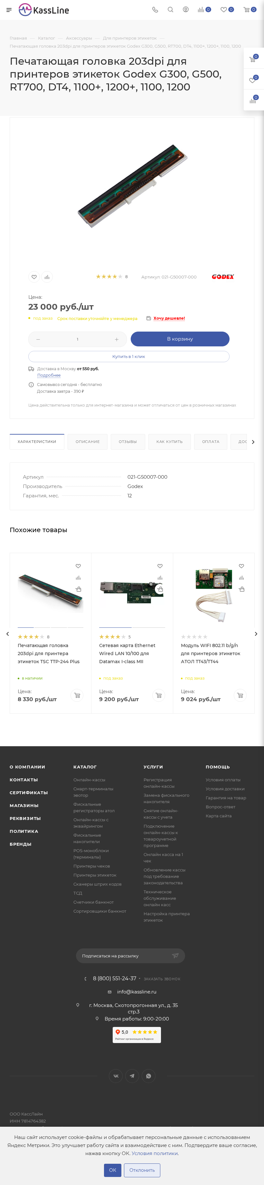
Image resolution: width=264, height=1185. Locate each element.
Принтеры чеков (91, 866)
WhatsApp (149, 1076)
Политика (24, 831)
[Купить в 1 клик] (78, 589)
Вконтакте (116, 1076)
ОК (112, 1170)
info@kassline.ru (136, 992)
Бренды (21, 844)
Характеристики (37, 441)
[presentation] (7, 633)
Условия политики (155, 1153)
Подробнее (49, 375)
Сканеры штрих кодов (97, 884)
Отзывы (128, 441)
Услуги (153, 766)
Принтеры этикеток (95, 875)
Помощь (218, 766)
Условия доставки (225, 788)
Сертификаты (29, 792)
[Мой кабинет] (186, 10)
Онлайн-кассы (89, 779)
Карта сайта (219, 815)
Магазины (24, 805)
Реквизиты (25, 818)
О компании (27, 766)
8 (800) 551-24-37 (114, 978)
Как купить (169, 441)
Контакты (24, 779)
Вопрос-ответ (220, 806)
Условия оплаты (223, 779)
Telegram (132, 1076)
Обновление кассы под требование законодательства (164, 876)
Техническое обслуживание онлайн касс (160, 898)
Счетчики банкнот (93, 902)
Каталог (85, 766)
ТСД (77, 893)
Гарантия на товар (226, 797)
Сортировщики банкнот (99, 911)
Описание (87, 441)
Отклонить (142, 1170)
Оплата (211, 441)
